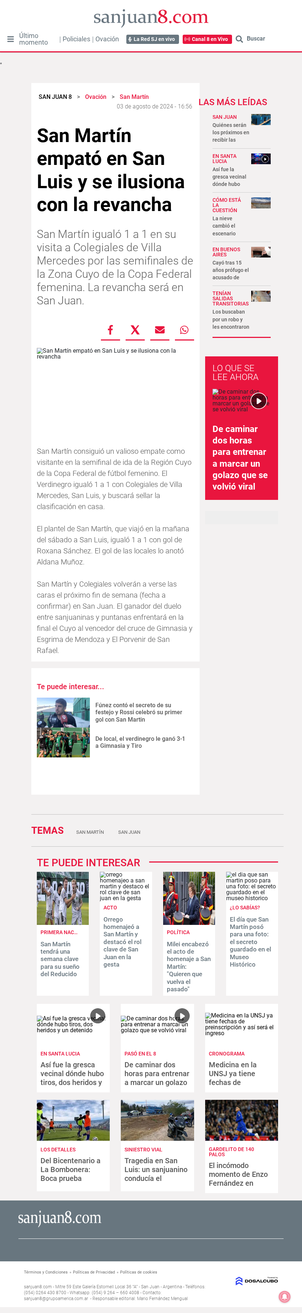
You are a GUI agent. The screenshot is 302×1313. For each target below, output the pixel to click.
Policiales (76, 39)
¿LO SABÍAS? (245, 908)
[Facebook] (110, 330)
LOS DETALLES (58, 1150)
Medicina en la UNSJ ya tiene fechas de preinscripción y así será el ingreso (240, 1082)
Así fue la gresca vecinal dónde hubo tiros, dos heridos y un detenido (72, 1078)
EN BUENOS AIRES (226, 252)
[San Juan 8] (59, 1226)
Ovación (107, 39)
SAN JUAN (225, 117)
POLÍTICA (178, 932)
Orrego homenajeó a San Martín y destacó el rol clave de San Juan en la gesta (122, 942)
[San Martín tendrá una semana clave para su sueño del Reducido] (63, 922)
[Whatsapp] (184, 330)
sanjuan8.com (38, 1286)
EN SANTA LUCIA (224, 158)
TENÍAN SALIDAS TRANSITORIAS (231, 298)
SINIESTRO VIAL (143, 1150)
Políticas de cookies (138, 1272)
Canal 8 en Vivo (210, 39)
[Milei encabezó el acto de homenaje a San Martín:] (189, 922)
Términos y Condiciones (46, 1272)
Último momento (33, 39)
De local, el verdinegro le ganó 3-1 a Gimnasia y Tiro (140, 742)
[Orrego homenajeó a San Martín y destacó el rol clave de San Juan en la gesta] (126, 898)
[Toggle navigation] (10, 39)
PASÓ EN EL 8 (140, 1054)
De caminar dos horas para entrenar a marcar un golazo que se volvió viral (156, 1078)
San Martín (90, 832)
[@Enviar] (160, 330)
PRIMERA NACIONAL (65, 932)
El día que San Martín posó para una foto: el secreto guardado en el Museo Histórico (250, 942)
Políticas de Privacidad (94, 1272)
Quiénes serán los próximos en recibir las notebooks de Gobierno (231, 140)
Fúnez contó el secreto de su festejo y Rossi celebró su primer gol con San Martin (138, 712)
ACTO (110, 908)
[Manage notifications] (285, 1297)
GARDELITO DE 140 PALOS (231, 1151)
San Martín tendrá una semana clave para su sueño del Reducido (60, 959)
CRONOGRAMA (227, 1054)
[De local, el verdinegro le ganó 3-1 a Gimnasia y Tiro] (63, 742)
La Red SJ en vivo (154, 39)
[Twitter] (135, 330)
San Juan (129, 832)
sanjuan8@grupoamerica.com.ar (56, 1298)
